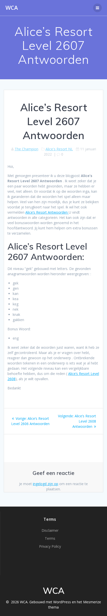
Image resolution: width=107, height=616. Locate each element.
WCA (11, 7)
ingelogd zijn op (45, 483)
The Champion (26, 149)
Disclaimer (50, 530)
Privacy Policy (50, 546)
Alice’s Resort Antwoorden (47, 212)
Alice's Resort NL (59, 149)
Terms (50, 538)
